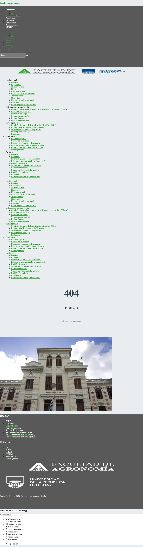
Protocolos (15, 134)
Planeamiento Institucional (22, 100)
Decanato (15, 82)
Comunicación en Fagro (21, 116)
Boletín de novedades (20, 120)
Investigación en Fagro (20, 132)
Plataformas (10, 9)
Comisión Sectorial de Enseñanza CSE (27, 148)
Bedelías (14, 154)
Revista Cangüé (12, 25)
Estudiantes (10, 18)
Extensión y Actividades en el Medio (26, 159)
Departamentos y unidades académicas (27, 145)
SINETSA (9, 27)
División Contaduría (19, 172)
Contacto (15, 102)
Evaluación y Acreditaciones (23, 94)
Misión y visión (17, 87)
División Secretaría (19, 163)
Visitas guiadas (17, 150)
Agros (12, 11)
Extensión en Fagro (19, 114)
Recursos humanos (19, 168)
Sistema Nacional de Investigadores (26, 130)
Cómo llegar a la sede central (23, 105)
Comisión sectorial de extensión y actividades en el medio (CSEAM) (39, 109)
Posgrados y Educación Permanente (26, 143)
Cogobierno (16, 85)
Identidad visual (18, 91)
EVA (12, 14)
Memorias (15, 98)
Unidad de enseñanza (20, 141)
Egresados (10, 20)
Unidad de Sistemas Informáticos (25, 170)
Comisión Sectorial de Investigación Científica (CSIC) (34, 125)
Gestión (9, 152)
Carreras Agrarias (18, 139)
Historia (14, 89)
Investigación (12, 123)
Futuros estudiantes (13, 16)
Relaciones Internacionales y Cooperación (28, 161)
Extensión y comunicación (17, 107)
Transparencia (17, 96)
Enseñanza (10, 136)
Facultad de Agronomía (10, 3)
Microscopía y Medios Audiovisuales (26, 166)
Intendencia (16, 174)
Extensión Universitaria (21, 112)
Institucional (11, 80)
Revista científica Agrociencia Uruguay (27, 127)
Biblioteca (15, 157)
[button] (13, 511)
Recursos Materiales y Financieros (25, 177)
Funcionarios (11, 22)
